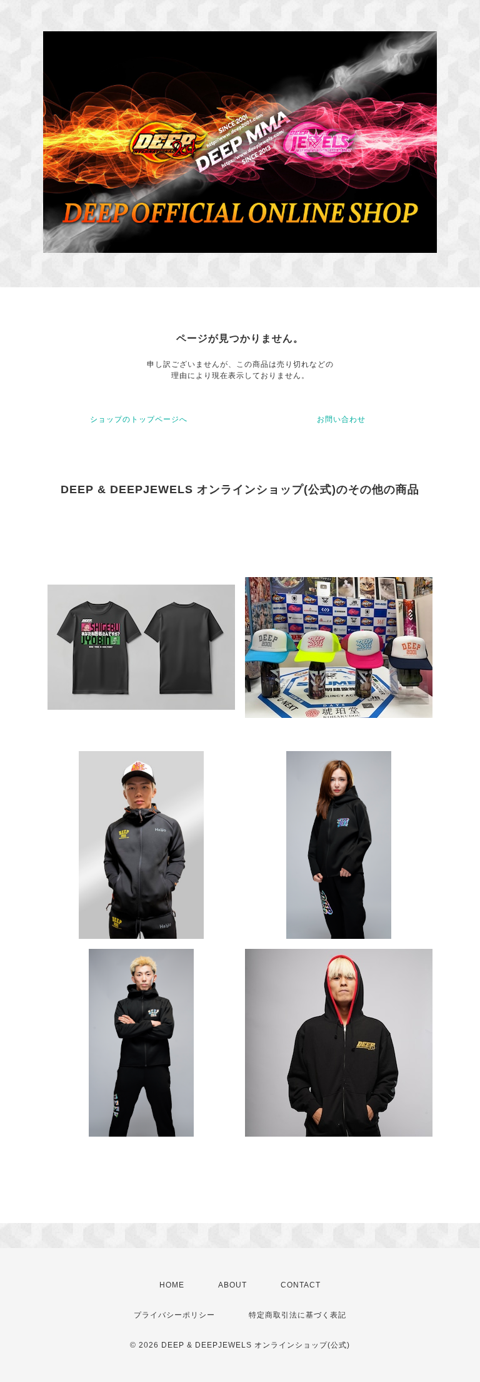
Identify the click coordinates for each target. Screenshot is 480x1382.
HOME (171, 1285)
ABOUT (232, 1285)
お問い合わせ (341, 419)
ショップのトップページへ (139, 419)
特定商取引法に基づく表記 (297, 1315)
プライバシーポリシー (174, 1315)
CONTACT (301, 1285)
